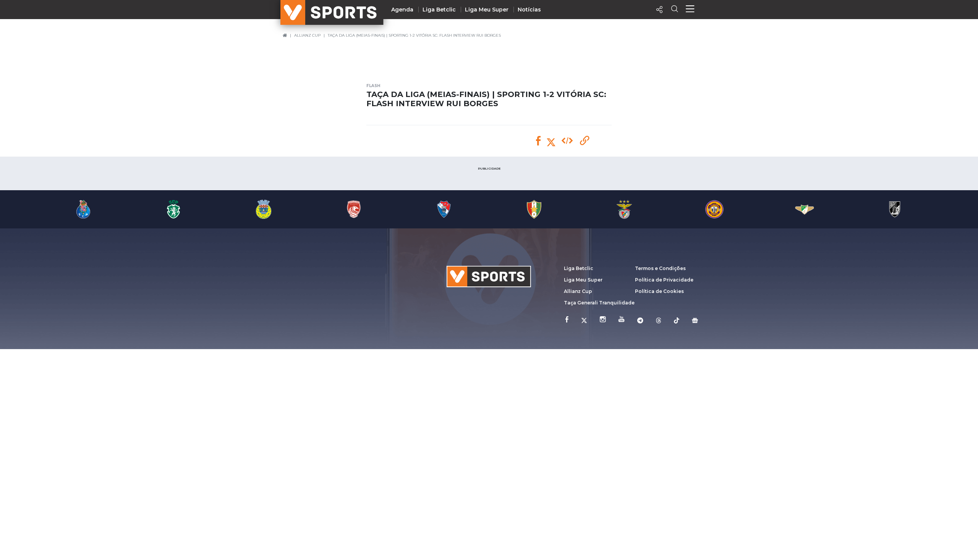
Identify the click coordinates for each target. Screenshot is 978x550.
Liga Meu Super (486, 9)
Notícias (529, 9)
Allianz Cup (578, 291)
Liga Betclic (439, 9)
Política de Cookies (659, 291)
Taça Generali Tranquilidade (599, 303)
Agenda (402, 9)
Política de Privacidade (664, 280)
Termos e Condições (660, 268)
